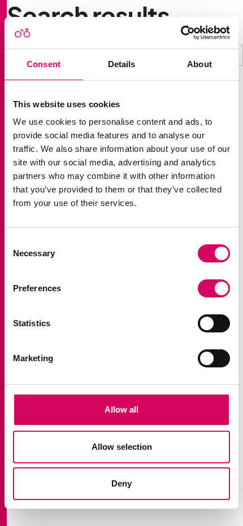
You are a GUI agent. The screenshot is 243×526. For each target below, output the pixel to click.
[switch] (214, 288)
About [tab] (199, 64)
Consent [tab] (43, 64)
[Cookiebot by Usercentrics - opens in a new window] (180, 32)
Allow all (121, 409)
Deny (121, 483)
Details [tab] (122, 64)
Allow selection (122, 447)
